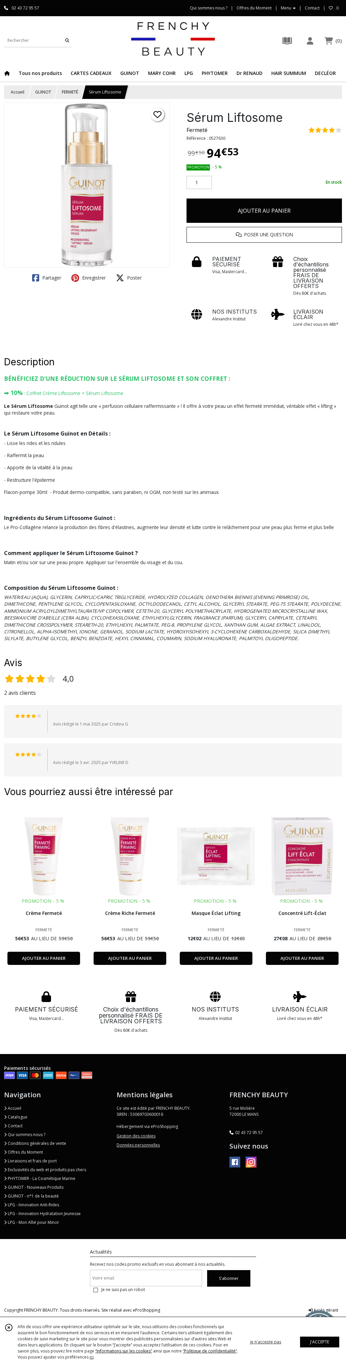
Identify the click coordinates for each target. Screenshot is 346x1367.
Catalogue (17, 1117)
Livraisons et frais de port (32, 1161)
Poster (134, 277)
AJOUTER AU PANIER (264, 210)
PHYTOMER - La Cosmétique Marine (41, 1178)
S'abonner (229, 1278)
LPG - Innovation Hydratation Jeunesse (44, 1213)
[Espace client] (310, 40)
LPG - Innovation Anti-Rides (33, 1205)
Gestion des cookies (136, 1136)
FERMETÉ (70, 92)
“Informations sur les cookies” (123, 1351)
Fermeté (197, 130)
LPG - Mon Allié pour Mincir (33, 1222)
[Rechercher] (67, 40)
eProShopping (146, 1310)
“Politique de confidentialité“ (210, 1351)
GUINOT (43, 92)
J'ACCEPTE (319, 1342)
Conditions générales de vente (36, 1143)
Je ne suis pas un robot (123, 1289)
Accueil (17, 92)
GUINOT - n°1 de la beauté (33, 1196)
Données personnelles (138, 1145)
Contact (312, 8)
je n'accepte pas (265, 1342)
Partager (51, 277)
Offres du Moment (25, 1152)
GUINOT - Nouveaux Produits (35, 1187)
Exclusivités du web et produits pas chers (46, 1170)
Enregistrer (93, 277)
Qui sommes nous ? (26, 1134)
